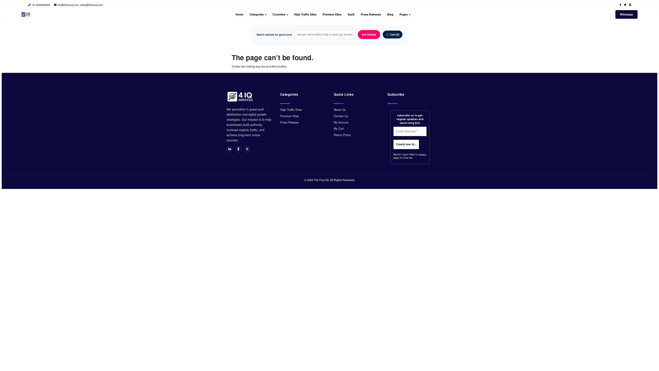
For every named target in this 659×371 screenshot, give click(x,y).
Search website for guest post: (275, 34)
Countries (280, 14)
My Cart (339, 128)
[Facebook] (620, 4)
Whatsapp (626, 14)
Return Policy (342, 135)
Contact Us (341, 116)
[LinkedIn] (630, 4)
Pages (405, 14)
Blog (390, 14)
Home (239, 14)
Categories (258, 14)
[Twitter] (625, 4)
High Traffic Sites (305, 14)
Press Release (289, 122)
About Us (339, 110)
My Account (341, 122)
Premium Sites (332, 14)
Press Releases (371, 14)
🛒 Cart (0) (392, 34)
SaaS (351, 14)
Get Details (369, 34)
